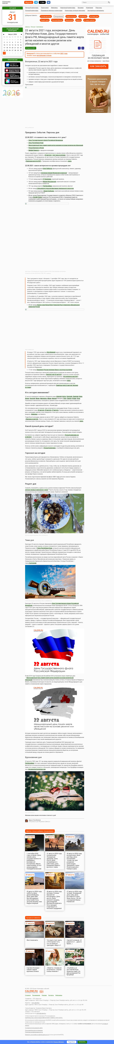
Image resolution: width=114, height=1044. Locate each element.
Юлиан (74, 398)
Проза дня (69, 20)
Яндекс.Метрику (59, 1042)
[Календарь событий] (12, 2)
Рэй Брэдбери (47, 186)
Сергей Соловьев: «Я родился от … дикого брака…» (74, 941)
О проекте (28, 995)
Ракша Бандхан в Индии (36, 148)
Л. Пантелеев (47, 179)
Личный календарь (31, 8)
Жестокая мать (32, 940)
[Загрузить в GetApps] (12, 81)
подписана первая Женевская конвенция (54, 173)
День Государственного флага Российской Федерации (45, 140)
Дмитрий (75, 396)
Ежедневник (58, 16)
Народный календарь (67, 8)
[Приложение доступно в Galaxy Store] (12, 70)
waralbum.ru (49, 273)
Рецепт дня (45, 20)
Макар (38, 398)
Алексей (59, 396)
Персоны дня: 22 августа (53, 374)
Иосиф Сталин (37, 197)
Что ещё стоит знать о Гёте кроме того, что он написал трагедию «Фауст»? (54, 942)
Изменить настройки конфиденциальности (37, 1034)
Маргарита (43, 398)
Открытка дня (71, 16)
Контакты (51, 995)
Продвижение (36, 995)
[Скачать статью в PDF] (79, 48)
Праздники (45, 8)
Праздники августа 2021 (33, 161)
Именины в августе (32, 419)
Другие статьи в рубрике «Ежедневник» (40, 831)
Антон (64, 396)
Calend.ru (27, 26)
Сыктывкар (32, 563)
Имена (78, 20)
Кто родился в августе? (70, 376)
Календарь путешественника (75, 10)
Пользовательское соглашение (34, 1030)
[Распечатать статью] (82, 48)
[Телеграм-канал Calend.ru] (36, 2)
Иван (80, 396)
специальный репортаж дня (36, 769)
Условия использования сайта (33, 1028)
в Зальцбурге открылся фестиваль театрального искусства (55, 188)
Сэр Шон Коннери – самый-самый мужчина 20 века (33, 969)
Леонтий (32, 398)
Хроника (80, 8)
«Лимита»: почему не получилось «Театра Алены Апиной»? (54, 969)
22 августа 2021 (30, 48)
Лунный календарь (31, 10)
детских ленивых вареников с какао (36, 490)
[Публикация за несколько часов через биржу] (98, 71)
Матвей (54, 398)
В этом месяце (46, 16)
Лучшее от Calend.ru (33, 918)
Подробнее (71, 1042)
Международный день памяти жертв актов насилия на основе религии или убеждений (55, 145)
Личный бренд (57, 20)
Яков (78, 398)
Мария (49, 398)
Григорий (69, 396)
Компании (89, 8)
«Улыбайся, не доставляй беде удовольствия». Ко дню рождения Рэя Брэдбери (73, 971)
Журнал (33, 26)
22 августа (41, 410)
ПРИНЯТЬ (82, 1042)
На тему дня (94, 16)
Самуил (69, 398)
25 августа (48, 410)
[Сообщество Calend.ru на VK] (48, 2)
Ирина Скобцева (48, 191)
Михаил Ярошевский (49, 181)
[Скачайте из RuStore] (12, 65)
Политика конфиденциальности (34, 1032)
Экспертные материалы (95, 10)
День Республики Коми (35, 143)
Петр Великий (51, 352)
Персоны (98, 8)
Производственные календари (51, 10)
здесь (70, 161)
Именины (54, 8)
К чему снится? (89, 20)
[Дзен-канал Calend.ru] (42, 2)
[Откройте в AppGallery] (12, 75)
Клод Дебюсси (47, 168)
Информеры (58, 995)
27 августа (55, 410)
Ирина (27, 398)
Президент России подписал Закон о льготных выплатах (54, 370)
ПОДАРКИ (82, 16)
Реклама (44, 995)
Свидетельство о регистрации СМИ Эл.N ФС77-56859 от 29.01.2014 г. (44, 1017)
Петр (64, 398)
